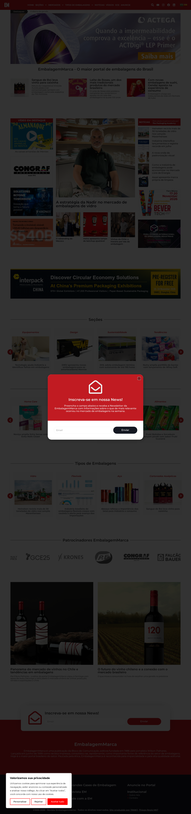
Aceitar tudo (57, 801)
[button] (139, 378)
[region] (39, 790)
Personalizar (20, 801)
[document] (95, 407)
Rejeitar (38, 801)
